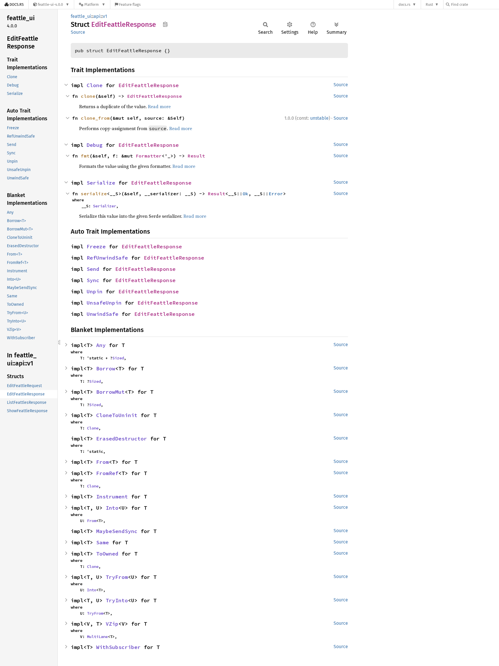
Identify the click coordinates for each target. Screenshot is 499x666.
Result (196, 156)
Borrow (105, 368)
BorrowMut (110, 392)
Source (78, 32)
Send (93, 269)
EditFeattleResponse (148, 85)
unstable (319, 118)
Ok (245, 193)
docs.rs (404, 4)
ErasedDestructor (121, 438)
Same (102, 542)
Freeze (96, 246)
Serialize (101, 182)
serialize (94, 193)
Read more (159, 106)
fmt (85, 156)
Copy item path (165, 24)
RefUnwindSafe (107, 257)
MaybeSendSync (116, 531)
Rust (429, 4)
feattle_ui (81, 16)
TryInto (117, 600)
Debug (95, 145)
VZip (112, 623)
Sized (118, 358)
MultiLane (97, 636)
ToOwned (107, 553)
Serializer (104, 206)
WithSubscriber (118, 647)
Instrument (112, 496)
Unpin (95, 291)
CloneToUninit (116, 415)
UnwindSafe (102, 314)
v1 (105, 16)
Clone (95, 85)
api (97, 16)
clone (88, 96)
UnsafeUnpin (104, 302)
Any (101, 345)
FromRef (107, 473)
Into (112, 507)
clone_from (95, 118)
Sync (93, 280)
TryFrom (117, 577)
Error (276, 193)
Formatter (149, 156)
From (102, 462)
